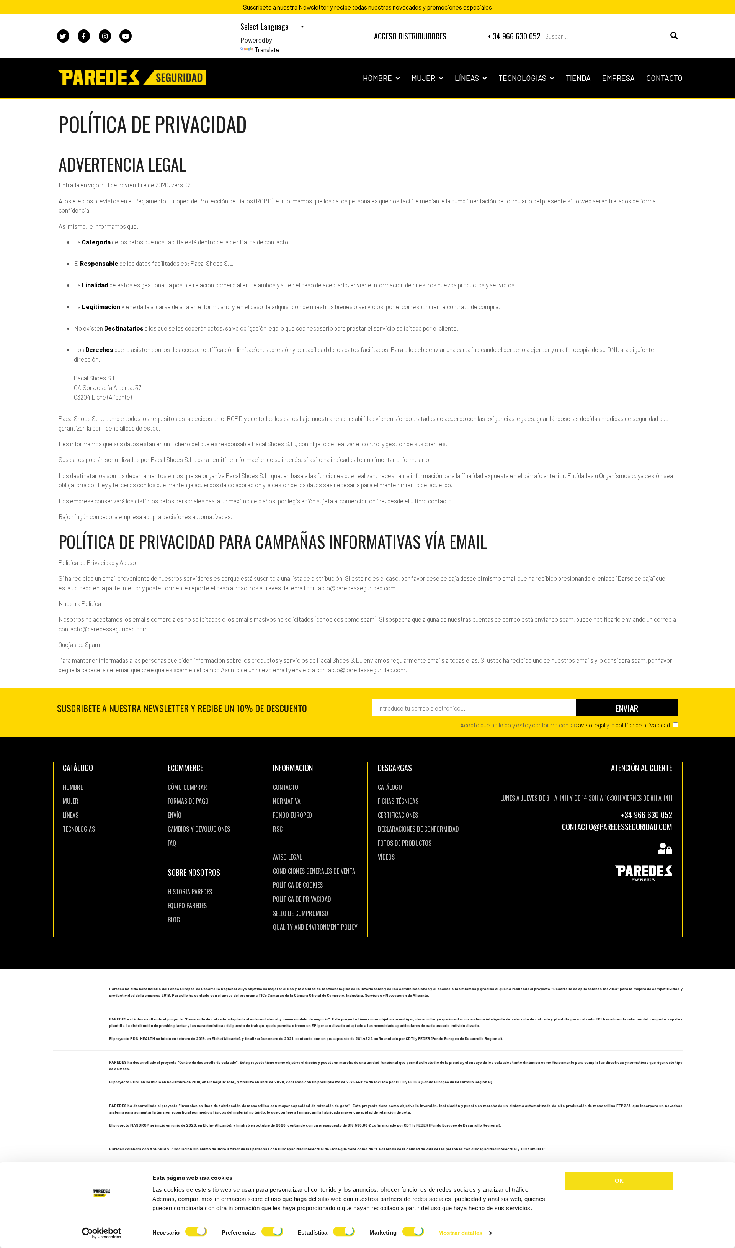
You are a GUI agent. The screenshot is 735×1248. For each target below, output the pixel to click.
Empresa (618, 77)
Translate (267, 49)
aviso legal (591, 725)
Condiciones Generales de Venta (314, 871)
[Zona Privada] (665, 849)
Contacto (664, 77)
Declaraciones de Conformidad (418, 829)
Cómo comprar (187, 787)
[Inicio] (131, 78)
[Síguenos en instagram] (105, 36)
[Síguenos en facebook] (84, 36)
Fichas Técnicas (398, 801)
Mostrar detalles (460, 1233)
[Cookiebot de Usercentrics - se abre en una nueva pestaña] (101, 1233)
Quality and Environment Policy (315, 927)
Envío (174, 815)
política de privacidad (643, 725)
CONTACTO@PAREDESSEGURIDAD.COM (617, 826)
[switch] (272, 1233)
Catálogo (390, 787)
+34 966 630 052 (646, 815)
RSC (278, 829)
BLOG (174, 919)
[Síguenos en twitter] (63, 36)
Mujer (424, 77)
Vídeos (386, 856)
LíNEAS (70, 815)
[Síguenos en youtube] (125, 36)
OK (619, 1181)
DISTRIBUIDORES (410, 36)
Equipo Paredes (187, 905)
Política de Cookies (298, 884)
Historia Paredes (190, 891)
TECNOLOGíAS (79, 829)
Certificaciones (398, 815)
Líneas (467, 77)
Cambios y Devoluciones (199, 829)
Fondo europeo (292, 815)
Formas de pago (188, 801)
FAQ (172, 843)
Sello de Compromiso (300, 913)
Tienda (578, 77)
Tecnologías (523, 77)
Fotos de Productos (404, 843)
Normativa (287, 801)
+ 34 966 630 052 (514, 36)
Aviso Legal (287, 856)
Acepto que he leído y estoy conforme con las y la (565, 725)
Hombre (378, 77)
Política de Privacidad (302, 899)
